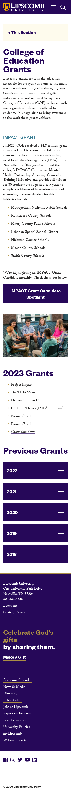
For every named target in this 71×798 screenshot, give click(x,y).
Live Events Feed (15, 720)
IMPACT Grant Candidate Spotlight (35, 294)
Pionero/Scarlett (23, 424)
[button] (35, 32)
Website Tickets (14, 740)
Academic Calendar (17, 680)
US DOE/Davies (23, 409)
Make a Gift (14, 657)
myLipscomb (12, 734)
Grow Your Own (23, 432)
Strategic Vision (15, 612)
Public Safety (12, 700)
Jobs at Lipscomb (15, 707)
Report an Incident (17, 714)
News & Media (14, 687)
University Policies (16, 727)
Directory (10, 694)
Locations (10, 606)
